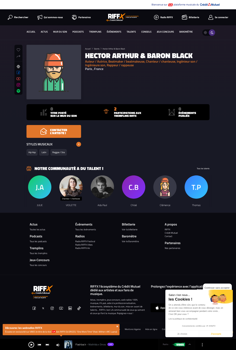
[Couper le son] (58, 344)
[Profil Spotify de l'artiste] (18, 91)
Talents (131, 32)
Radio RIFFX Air (82, 248)
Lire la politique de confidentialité (183, 319)
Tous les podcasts (38, 241)
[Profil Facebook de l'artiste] (18, 72)
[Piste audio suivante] (47, 344)
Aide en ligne (151, 329)
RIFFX (167, 229)
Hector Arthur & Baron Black (114, 48)
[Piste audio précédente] (39, 344)
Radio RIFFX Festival (85, 241)
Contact (168, 236)
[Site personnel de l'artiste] (18, 66)
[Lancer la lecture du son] (31, 344)
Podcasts (78, 32)
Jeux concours (165, 32)
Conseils (146, 32)
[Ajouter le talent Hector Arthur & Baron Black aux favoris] (18, 49)
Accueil (31, 32)
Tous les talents (203, 168)
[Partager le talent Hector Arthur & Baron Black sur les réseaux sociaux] (18, 55)
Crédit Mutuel (171, 232)
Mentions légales (133, 329)
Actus (44, 32)
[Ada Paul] (102, 187)
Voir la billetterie (130, 229)
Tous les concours (38, 265)
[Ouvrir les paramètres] (202, 344)
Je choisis (182, 334)
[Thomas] (196, 187)
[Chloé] (134, 187)
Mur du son (60, 32)
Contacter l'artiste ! (58, 131)
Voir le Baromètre (130, 241)
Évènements (114, 32)
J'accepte (216, 334)
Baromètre (186, 32)
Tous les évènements (85, 229)
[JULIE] (40, 187)
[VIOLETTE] (71, 187)
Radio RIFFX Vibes (84, 244)
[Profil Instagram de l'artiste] (18, 85)
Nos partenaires (172, 248)
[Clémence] (165, 187)
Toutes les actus (37, 229)
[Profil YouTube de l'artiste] (18, 79)
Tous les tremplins (39, 253)
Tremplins (95, 32)
